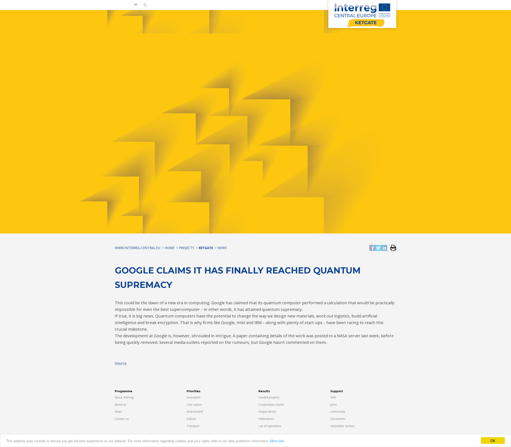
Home (169, 248)
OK (492, 440)
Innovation (193, 397)
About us (120, 404)
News (222, 248)
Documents (338, 419)
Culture (191, 419)
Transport (193, 426)
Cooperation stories (271, 404)
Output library (267, 411)
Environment (195, 411)
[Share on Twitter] (378, 248)
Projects (186, 248)
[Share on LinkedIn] (384, 248)
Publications (266, 419)
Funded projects (268, 397)
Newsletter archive (342, 426)
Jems (333, 404)
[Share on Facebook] (372, 248)
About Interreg (124, 397)
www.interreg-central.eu (137, 248)
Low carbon (194, 404)
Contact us (122, 419)
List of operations (269, 426)
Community (337, 411)
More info (277, 440)
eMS (333, 397)
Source (121, 363)
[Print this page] (391, 248)
